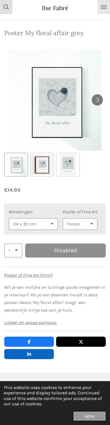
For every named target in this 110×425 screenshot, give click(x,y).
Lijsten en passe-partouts (30, 322)
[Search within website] (6, 7)
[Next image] (97, 100)
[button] (16, 164)
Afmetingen (21, 211)
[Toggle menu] (104, 7)
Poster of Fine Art (80, 211)
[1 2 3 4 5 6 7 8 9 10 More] (13, 250)
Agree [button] (89, 416)
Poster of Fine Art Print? (28, 275)
